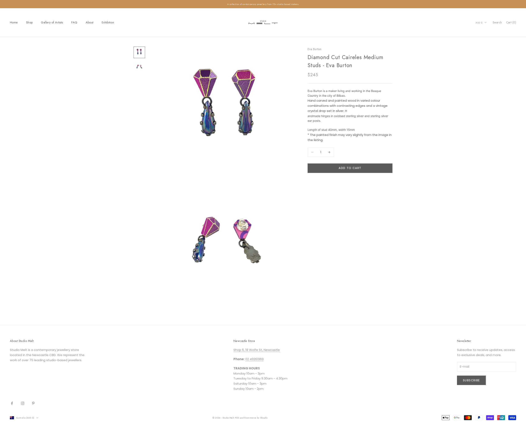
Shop (29, 22)
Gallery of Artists (52, 22)
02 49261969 (254, 359)
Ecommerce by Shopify (256, 417)
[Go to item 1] (139, 52)
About (89, 22)
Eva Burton (314, 49)
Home (14, 22)
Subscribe (471, 380)
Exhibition (108, 22)
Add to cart (350, 168)
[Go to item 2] (139, 67)
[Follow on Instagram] (23, 403)
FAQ (74, 22)
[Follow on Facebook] (12, 403)
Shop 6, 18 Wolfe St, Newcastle (256, 350)
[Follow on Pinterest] (33, 403)
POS (237, 417)
